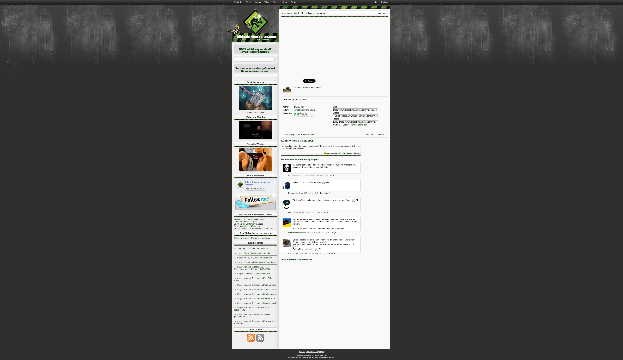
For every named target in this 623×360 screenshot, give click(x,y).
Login (374, 2)
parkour (295, 99)
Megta (244, 249)
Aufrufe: (286, 107)
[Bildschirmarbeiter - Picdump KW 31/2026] (255, 171)
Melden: (336, 125)
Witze (266, 2)
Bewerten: (287, 113)
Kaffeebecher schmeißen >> (374, 134)
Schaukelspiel (269, 303)
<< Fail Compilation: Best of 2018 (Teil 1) (300, 134)
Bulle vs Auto (269, 298)
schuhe (302, 99)
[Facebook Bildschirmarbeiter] (255, 192)
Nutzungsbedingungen (315, 352)
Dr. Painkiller (293, 175)
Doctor (291, 193)
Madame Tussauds (252, 267)
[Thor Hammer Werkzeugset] (255, 110)
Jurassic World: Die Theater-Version (249, 228)
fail (289, 99)
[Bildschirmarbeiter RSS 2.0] (251, 341)
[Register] (256, 56)
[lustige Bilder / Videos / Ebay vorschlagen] (256, 75)
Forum (294, 2)
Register (384, 2)
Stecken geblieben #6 (243, 226)
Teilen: (286, 110)
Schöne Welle (269, 289)
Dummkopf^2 (249, 274)
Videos (258, 2)
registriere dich (348, 146)
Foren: (336, 119)
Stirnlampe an (264, 274)
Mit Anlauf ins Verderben (244, 224)
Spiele (276, 2)
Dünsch (247, 262)
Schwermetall (294, 233)
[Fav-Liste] (328, 175)
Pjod (290, 212)
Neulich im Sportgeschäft (245, 219)
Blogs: (336, 113)
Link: (335, 107)
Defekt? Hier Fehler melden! (355, 125)
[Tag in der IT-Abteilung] (255, 139)
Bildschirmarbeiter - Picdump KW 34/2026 (252, 269)
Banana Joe (293, 254)
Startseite (238, 2)
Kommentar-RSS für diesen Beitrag (343, 153)
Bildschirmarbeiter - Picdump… (247, 238)
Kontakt (302, 352)
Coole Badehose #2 (242, 222)
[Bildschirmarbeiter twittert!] (255, 210)
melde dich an (331, 146)
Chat (284, 2)
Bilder (248, 2)
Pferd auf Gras (269, 285)
